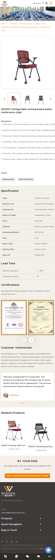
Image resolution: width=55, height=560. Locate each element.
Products (14, 24)
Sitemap (22, 549)
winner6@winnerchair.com (13, 513)
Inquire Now (8, 179)
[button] (24, 340)
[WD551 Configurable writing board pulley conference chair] (27, 62)
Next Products (26, 179)
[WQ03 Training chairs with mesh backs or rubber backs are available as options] (14, 430)
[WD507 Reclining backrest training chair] (41, 430)
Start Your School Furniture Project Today (27, 476)
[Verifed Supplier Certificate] (41, 317)
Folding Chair (40, 24)
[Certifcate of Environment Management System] (14, 317)
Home (4, 24)
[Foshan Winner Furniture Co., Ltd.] (4, 3)
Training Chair (26, 24)
